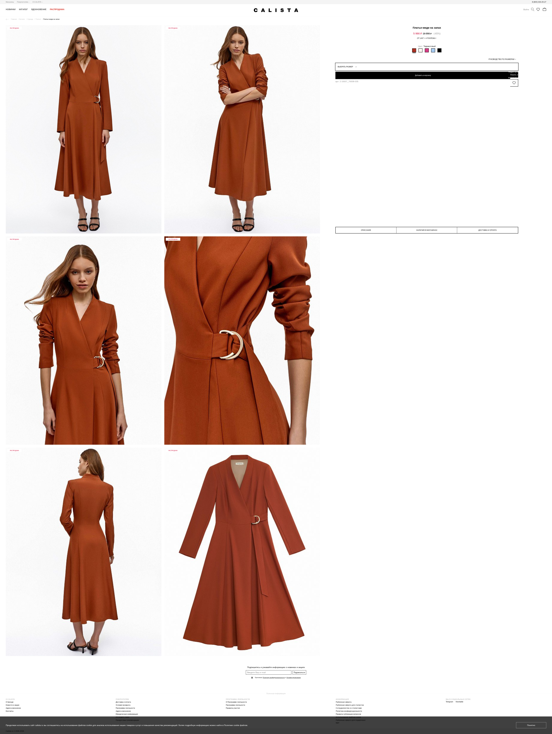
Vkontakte (459, 702)
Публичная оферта (343, 702)
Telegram (449, 702)
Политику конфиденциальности (274, 677)
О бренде (10, 702)
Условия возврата (123, 705)
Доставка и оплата (123, 702)
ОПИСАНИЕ (366, 230)
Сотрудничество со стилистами (349, 708)
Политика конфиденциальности (349, 711)
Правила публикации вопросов (348, 714)
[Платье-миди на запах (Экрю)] (420, 50)
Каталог (22, 19)
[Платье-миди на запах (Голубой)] (433, 50)
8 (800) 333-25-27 (539, 2)
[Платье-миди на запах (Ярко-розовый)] (427, 50)
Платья (38, 19)
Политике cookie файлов (235, 725)
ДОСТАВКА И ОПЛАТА (487, 230)
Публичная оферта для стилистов (350, 705)
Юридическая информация (127, 714)
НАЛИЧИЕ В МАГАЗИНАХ (426, 230)
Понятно (531, 725)
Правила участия (233, 708)
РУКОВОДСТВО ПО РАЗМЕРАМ (501, 59)
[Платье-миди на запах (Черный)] (439, 50)
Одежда (30, 19)
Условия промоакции (293, 677)
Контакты (10, 711)
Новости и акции (12, 705)
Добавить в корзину (423, 75)
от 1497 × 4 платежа (426, 38)
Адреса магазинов (13, 708)
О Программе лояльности (236, 702)
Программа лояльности (125, 708)
